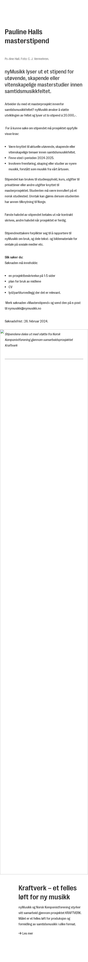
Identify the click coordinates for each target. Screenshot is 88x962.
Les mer (27, 933)
